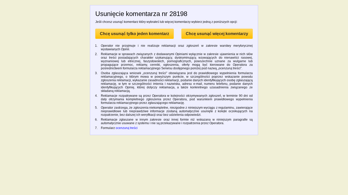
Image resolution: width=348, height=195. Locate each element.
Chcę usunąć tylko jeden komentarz (134, 33)
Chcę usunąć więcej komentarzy (217, 33)
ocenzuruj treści (127, 128)
